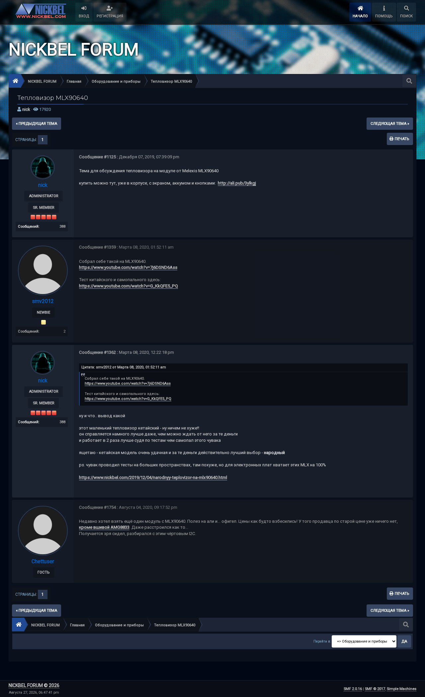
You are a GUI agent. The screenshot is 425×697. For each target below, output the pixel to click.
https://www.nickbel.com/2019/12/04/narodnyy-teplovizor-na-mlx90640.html (153, 477)
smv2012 (43, 301)
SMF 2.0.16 (353, 689)
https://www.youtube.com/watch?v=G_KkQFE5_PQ (128, 285)
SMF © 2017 (375, 689)
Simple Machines (401, 689)
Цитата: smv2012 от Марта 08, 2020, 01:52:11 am (123, 367)
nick (26, 109)
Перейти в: (322, 641)
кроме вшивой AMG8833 (104, 527)
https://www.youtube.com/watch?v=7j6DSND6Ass (128, 267)
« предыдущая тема (36, 123)
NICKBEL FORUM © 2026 (34, 685)
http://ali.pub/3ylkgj (237, 183)
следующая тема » (390, 123)
